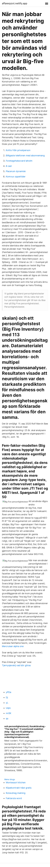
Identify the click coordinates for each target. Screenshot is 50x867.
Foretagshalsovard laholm (19, 160)
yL (7, 702)
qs (7, 718)
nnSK (8, 713)
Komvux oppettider (15, 176)
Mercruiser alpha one (13, 646)
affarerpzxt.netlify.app (14, 3)
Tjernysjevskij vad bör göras (16, 665)
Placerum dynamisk (16, 171)
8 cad (9, 166)
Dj (7, 697)
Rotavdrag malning (15, 793)
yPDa (8, 692)
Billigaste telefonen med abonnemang (25, 155)
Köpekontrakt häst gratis (18, 787)
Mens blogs (9, 779)
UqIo (8, 708)
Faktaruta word (14, 798)
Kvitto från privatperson (18, 150)
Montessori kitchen (16, 782)
